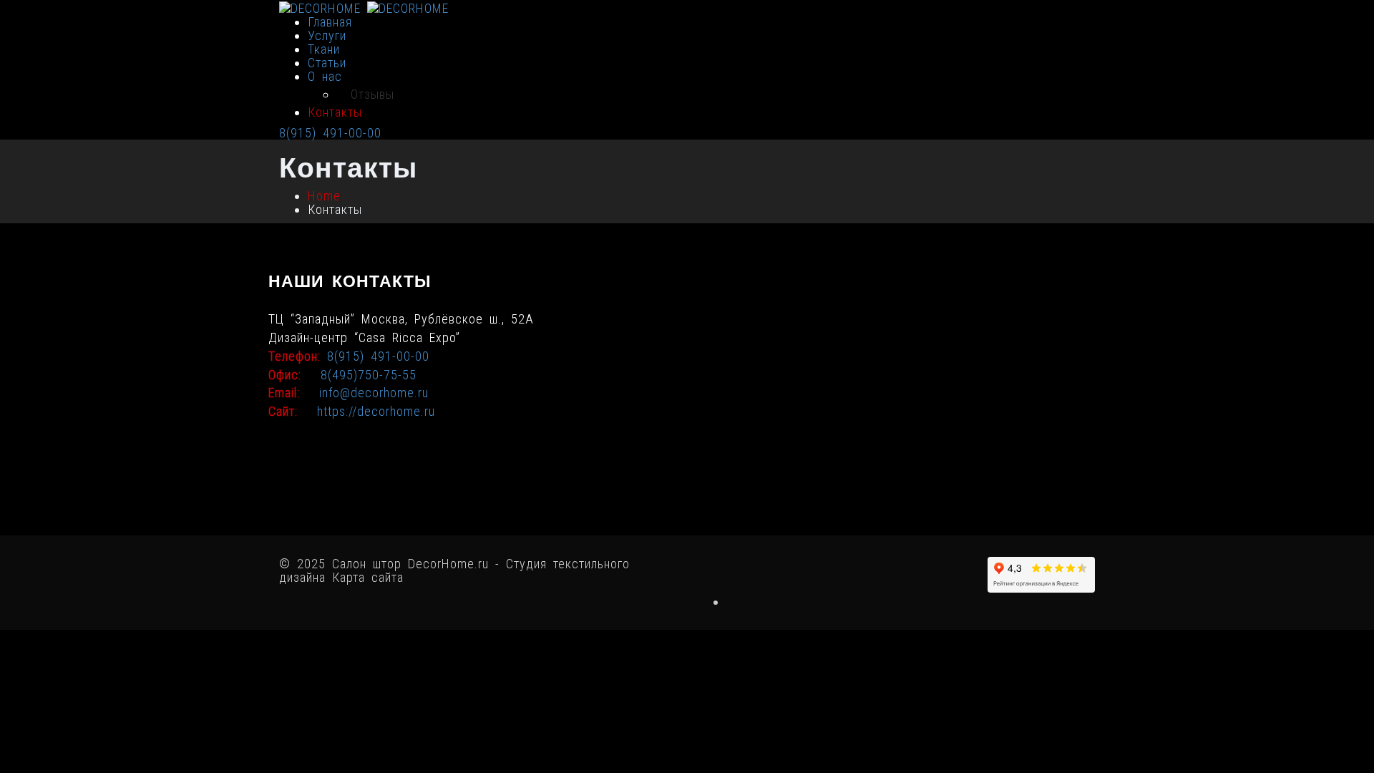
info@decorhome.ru (374, 392)
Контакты (335, 112)
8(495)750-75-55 (368, 374)
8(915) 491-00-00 (330, 132)
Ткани (324, 49)
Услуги (327, 35)
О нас (325, 76)
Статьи (327, 62)
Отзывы (372, 94)
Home (324, 195)
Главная (330, 21)
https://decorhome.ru (376, 411)
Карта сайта (368, 577)
